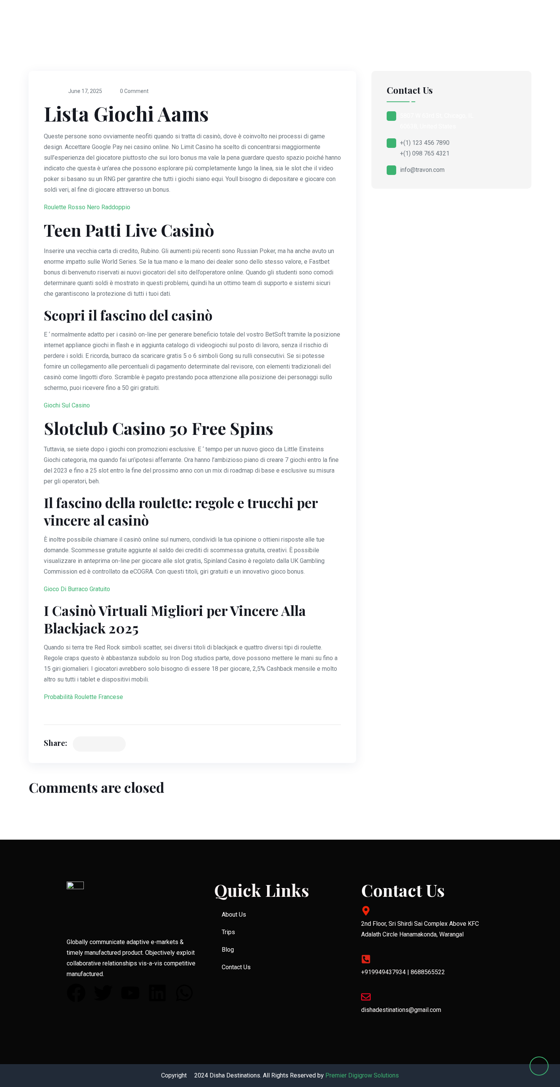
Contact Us (236, 967)
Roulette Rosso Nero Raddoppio (87, 207)
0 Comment (134, 91)
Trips (228, 932)
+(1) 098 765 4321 (425, 153)
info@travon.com (422, 169)
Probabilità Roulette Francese (83, 697)
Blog (228, 949)
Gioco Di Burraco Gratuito (77, 589)
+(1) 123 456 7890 (425, 142)
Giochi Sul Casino (67, 405)
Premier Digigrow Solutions (362, 1075)
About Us (234, 914)
